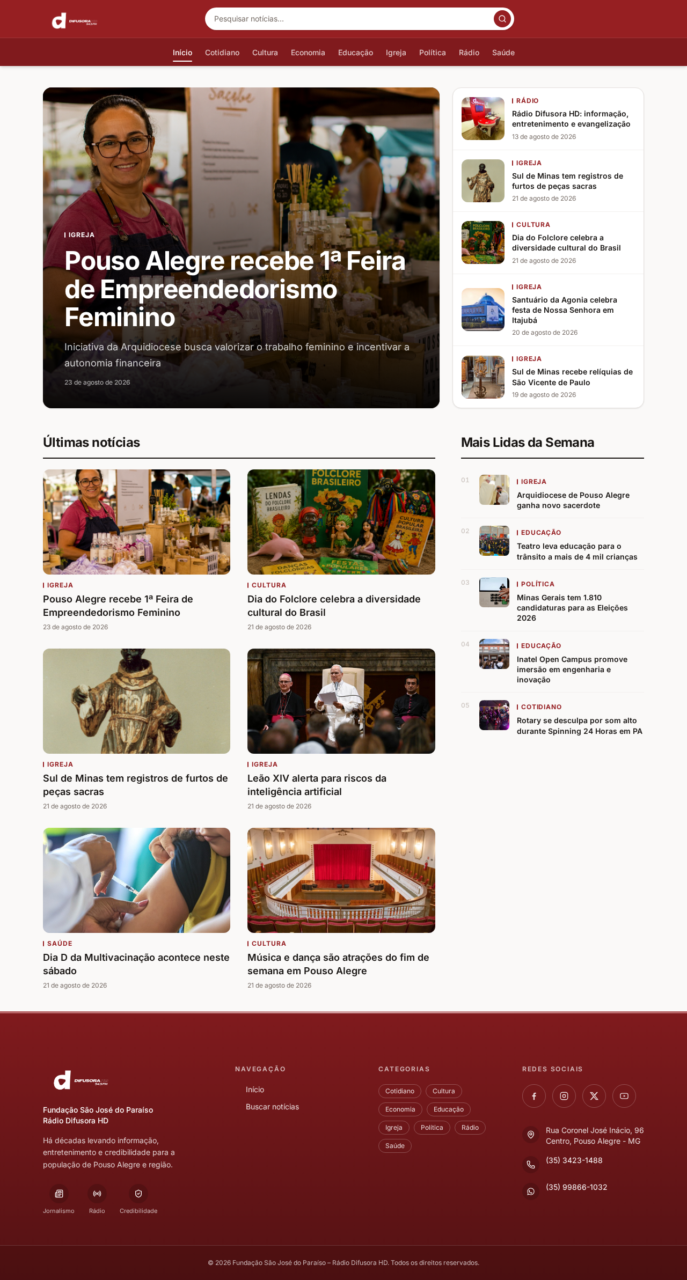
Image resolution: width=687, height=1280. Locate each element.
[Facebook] (534, 1096)
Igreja (394, 1127)
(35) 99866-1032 (577, 1186)
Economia (400, 1109)
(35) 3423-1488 (574, 1160)
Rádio (470, 1127)
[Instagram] (564, 1096)
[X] (594, 1096)
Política (432, 1127)
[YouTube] (624, 1096)
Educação (449, 1109)
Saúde (395, 1146)
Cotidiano (399, 1091)
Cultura (444, 1091)
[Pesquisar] (502, 18)
